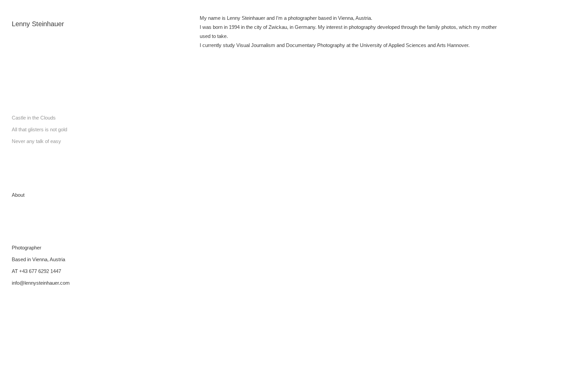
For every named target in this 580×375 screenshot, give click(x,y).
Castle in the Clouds (34, 118)
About (18, 195)
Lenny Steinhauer (38, 24)
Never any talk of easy (36, 141)
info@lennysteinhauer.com (41, 283)
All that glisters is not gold (39, 129)
